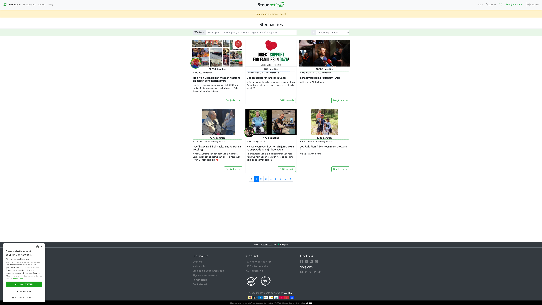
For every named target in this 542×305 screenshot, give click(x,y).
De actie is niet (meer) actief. (271, 14)
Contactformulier (258, 266)
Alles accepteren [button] (24, 284)
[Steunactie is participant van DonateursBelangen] (252, 281)
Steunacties (15, 5)
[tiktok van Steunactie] (319, 272)
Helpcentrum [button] (256, 270)
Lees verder (18, 278)
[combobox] (37, 246)
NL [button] (480, 5)
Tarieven (42, 5)
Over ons (197, 261)
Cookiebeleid (200, 284)
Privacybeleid (200, 279)
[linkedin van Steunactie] (315, 272)
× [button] (41, 247)
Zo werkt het (29, 5)
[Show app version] (540, 303)
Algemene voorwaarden (205, 275)
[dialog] (24, 272)
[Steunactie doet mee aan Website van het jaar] (266, 281)
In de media (199, 266)
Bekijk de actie (233, 100)
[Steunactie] (5, 5)
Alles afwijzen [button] (24, 291)
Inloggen (534, 5)
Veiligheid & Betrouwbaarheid (208, 270)
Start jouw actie (514, 4)
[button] (301, 261)
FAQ (50, 5)
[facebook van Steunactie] (301, 272)
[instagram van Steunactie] (306, 272)
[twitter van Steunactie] (310, 272)
